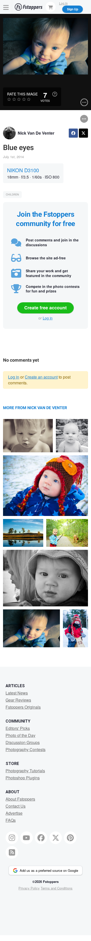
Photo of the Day (20, 735)
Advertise (14, 813)
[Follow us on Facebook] (41, 837)
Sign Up (72, 9)
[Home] (28, 7)
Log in (48, 317)
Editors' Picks (18, 728)
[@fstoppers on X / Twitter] (55, 837)
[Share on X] (83, 133)
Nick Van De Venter (36, 133)
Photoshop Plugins (23, 778)
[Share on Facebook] (73, 133)
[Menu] (6, 7)
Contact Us (16, 806)
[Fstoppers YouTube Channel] (26, 837)
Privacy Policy (29, 888)
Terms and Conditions (57, 888)
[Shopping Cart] (51, 7)
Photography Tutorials (25, 771)
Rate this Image (22, 93)
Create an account (41, 377)
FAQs (11, 820)
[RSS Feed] (12, 852)
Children (12, 194)
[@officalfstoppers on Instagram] (12, 837)
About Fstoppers (20, 799)
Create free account (45, 307)
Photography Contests (26, 749)
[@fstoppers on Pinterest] (70, 837)
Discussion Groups (23, 742)
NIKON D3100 (23, 170)
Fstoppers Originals (23, 707)
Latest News (17, 693)
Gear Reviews (18, 700)
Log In (63, 3)
